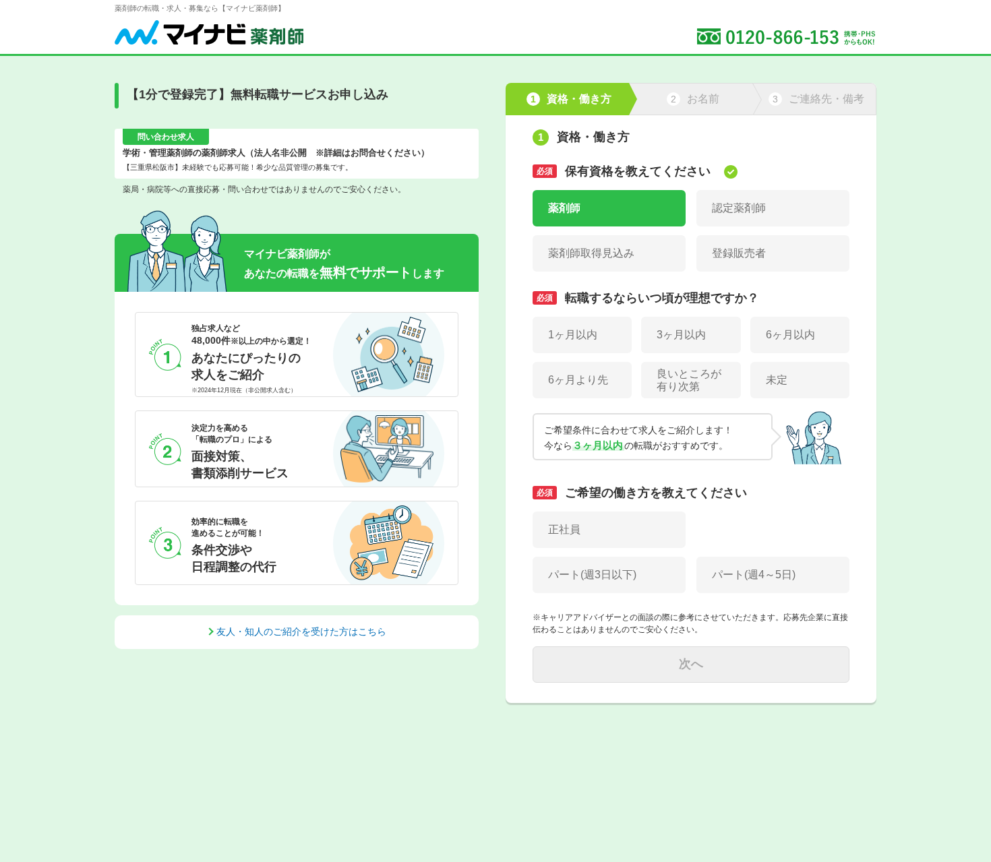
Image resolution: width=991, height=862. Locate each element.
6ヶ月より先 (578, 380)
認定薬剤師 (739, 208)
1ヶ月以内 (572, 334)
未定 (776, 380)
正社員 (564, 529)
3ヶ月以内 (681, 334)
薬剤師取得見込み (591, 253)
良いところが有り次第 (689, 380)
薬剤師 (564, 208)
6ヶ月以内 (790, 334)
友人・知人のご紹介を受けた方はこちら (301, 631)
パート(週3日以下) (592, 574)
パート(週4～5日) (753, 574)
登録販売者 (739, 253)
